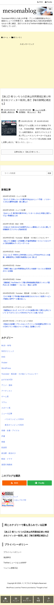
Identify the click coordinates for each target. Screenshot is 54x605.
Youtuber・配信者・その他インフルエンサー (19, 374)
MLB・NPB (6, 345)
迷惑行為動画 (6, 464)
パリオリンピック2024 (14, 419)
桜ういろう (31, 112)
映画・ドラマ (6, 459)
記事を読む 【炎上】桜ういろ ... (27, 152)
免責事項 (7, 557)
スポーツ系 (5, 408)
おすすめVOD (7, 379)
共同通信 (22, 112)
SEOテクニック (7, 351)
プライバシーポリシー (12, 552)
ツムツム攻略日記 (10, 568)
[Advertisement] (27, 65)
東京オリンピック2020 (14, 425)
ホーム (5, 37)
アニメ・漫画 (6, 385)
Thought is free (42, 588)
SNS (3, 357)
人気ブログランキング (9, 497)
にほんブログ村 (20, 500)
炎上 (39, 112)
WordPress (6, 368)
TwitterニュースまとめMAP (14, 562)
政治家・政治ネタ (8, 112)
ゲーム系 (5, 396)
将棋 (3, 442)
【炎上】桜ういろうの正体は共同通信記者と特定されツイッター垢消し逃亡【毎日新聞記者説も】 (26, 100)
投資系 (4, 447)
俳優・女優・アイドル (10, 430)
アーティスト (6, 391)
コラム (4, 402)
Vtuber (4, 362)
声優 (3, 436)
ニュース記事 (40, 110)
